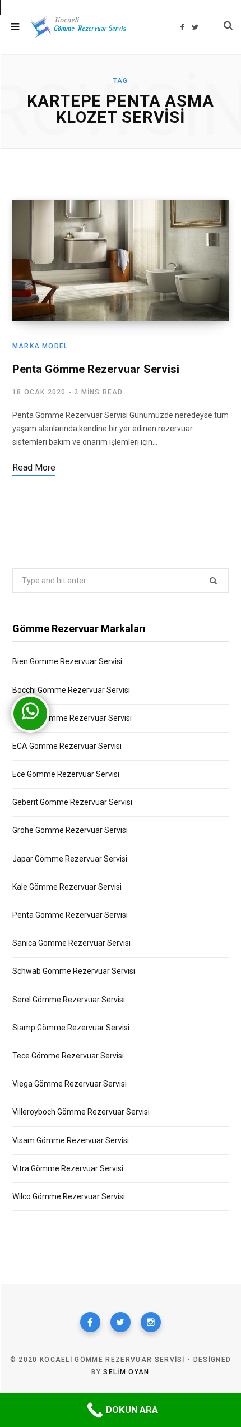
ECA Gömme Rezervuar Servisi (67, 746)
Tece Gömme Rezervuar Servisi (68, 1055)
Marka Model (40, 346)
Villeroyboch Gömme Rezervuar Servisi (81, 1111)
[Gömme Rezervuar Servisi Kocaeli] (78, 27)
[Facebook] (90, 1322)
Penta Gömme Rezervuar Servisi (95, 369)
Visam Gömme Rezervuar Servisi (70, 1140)
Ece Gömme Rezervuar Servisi (65, 774)
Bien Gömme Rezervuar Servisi (67, 661)
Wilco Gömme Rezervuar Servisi (68, 1196)
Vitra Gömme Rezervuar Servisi (67, 1168)
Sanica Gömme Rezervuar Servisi (71, 942)
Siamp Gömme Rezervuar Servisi (70, 1027)
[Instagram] (151, 1322)
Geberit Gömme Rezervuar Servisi (72, 802)
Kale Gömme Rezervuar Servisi (67, 886)
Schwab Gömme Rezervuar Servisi (73, 970)
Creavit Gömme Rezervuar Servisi (72, 717)
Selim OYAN (126, 1372)
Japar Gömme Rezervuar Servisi (69, 858)
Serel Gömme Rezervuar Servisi (68, 999)
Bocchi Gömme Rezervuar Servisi (71, 689)
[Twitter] (120, 1322)
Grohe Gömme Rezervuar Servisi (70, 830)
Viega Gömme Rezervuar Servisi (69, 1083)
